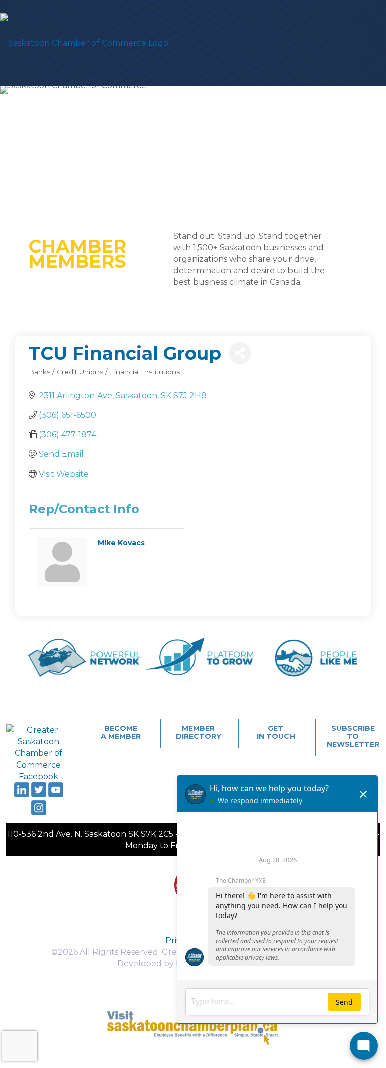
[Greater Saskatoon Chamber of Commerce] (84, 42)
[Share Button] (240, 353)
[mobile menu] (369, 42)
